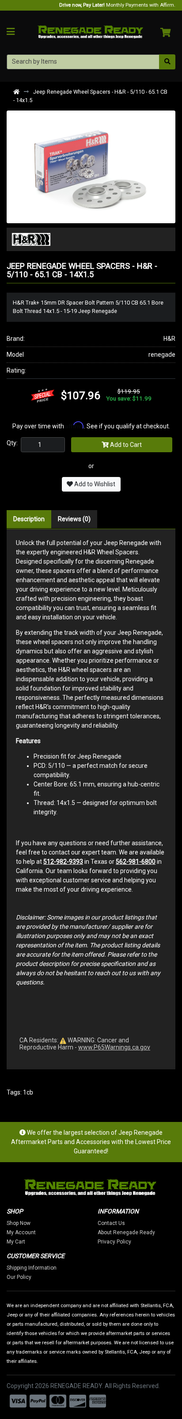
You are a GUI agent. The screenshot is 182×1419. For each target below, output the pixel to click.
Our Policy (19, 1277)
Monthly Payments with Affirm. (117, 5)
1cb (28, 1092)
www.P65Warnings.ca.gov (114, 1047)
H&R (169, 338)
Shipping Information (32, 1268)
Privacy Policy (114, 1242)
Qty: (12, 442)
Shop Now (18, 1223)
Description (29, 519)
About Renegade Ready (126, 1232)
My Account (21, 1232)
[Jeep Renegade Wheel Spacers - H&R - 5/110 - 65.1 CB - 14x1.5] (91, 166)
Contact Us (111, 1223)
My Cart (16, 1242)
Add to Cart (125, 444)
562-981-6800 (135, 861)
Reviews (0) (74, 519)
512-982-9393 (63, 861)
